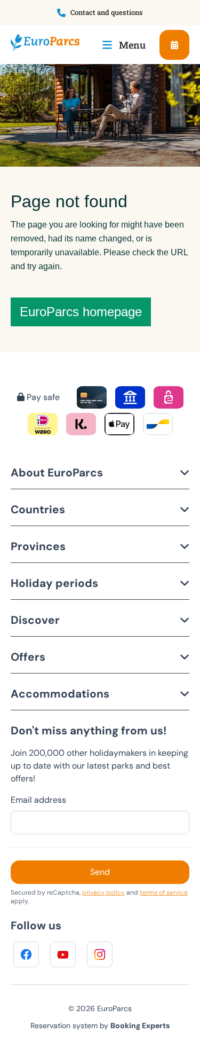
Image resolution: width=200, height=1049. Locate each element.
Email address (38, 799)
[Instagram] (100, 954)
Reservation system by (100, 1025)
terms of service (164, 892)
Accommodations (60, 693)
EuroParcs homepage (81, 311)
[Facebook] (26, 954)
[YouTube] (63, 954)
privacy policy (103, 892)
